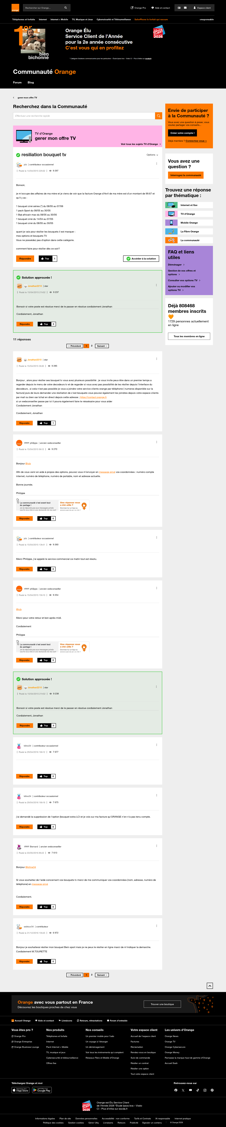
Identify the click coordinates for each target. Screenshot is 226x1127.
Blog (31, 82)
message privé (107, 471)
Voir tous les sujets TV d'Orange (139, 144)
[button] (156, 163)
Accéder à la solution (144, 258)
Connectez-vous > (196, 140)
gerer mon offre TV (27, 97)
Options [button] (151, 154)
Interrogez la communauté (185, 175)
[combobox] (84, 115)
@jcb (28, 463)
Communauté (44, 71)
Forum (17, 82)
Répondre (25, 258)
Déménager (175, 264)
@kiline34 (30, 867)
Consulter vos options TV (182, 280)
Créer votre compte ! (182, 132)
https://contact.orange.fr (93, 397)
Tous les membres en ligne (189, 336)
